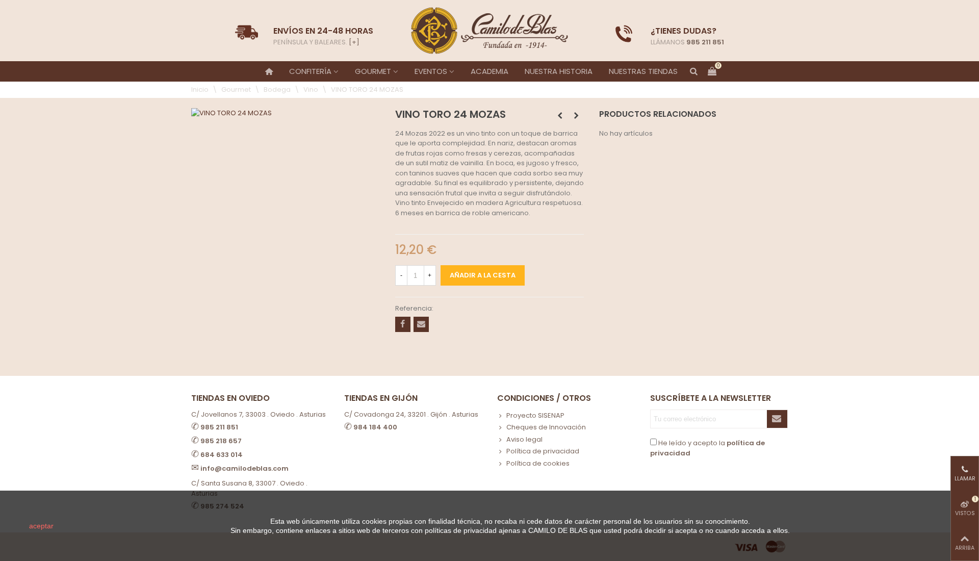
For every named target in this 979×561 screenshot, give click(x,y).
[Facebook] (402, 324)
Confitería (310, 71)
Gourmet (373, 71)
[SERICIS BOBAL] (560, 115)
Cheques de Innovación (546, 427)
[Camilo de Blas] (489, 30)
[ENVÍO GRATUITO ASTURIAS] (623, 33)
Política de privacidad (542, 451)
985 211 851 (705, 42)
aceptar (41, 526)
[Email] (421, 324)
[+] (354, 42)
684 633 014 (221, 455)
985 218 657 (221, 441)
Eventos (431, 71)
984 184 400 (375, 427)
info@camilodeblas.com (244, 468)
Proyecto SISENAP (535, 415)
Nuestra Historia (558, 71)
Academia (489, 71)
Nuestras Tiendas (643, 71)
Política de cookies (538, 463)
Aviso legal (524, 439)
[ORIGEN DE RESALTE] (576, 115)
